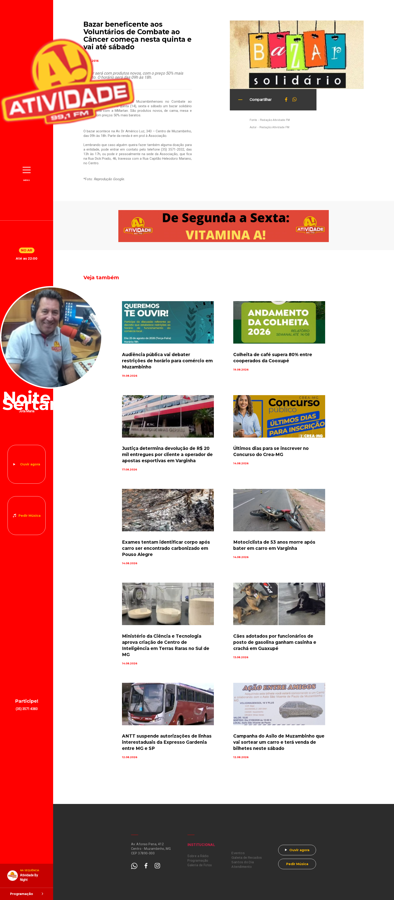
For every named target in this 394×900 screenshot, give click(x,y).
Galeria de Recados (246, 857)
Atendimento (241, 867)
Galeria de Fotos (199, 865)
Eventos (238, 853)
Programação (197, 860)
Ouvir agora (30, 464)
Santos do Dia (242, 862)
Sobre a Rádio (198, 856)
